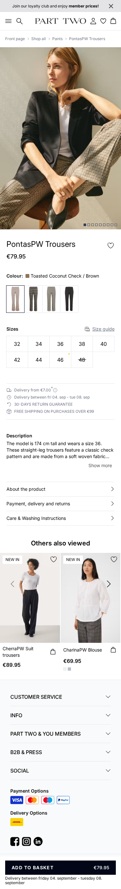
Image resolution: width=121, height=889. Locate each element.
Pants (57, 38)
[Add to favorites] (110, 245)
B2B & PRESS (26, 752)
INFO (16, 715)
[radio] (17, 344)
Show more (100, 465)
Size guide (103, 329)
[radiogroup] (60, 352)
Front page (15, 38)
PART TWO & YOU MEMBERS (45, 733)
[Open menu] (7, 21)
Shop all (38, 38)
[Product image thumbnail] (85, 225)
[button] (60, 489)
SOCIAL (19, 770)
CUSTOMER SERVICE (36, 697)
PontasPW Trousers (87, 38)
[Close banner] (111, 6)
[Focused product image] (60, 138)
